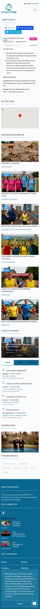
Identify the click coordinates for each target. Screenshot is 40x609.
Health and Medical (21, 415)
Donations (5, 568)
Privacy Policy (17, 584)
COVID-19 (5, 464)
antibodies (5, 472)
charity (33, 39)
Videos (26, 468)
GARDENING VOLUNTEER (10, 163)
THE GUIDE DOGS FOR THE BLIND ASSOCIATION (16, 229)
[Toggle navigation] (35, 10)
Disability (13, 389)
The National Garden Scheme (11, 450)
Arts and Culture (7, 402)
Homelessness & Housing (11, 45)
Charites (13, 464)
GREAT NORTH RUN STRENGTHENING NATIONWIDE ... (20, 322)
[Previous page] (3, 347)
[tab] (17, 355)
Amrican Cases (23, 464)
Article (14, 532)
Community (6, 389)
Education (19, 389)
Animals (24, 562)
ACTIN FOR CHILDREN (8, 262)
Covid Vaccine (17, 468)
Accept (20, 603)
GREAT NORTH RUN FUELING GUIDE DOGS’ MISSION (19, 226)
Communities (6, 468)
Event (7, 175)
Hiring (32, 468)
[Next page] (37, 347)
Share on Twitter (15, 32)
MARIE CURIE (5, 295)
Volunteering (9, 144)
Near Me (35, 4)
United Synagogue (6, 166)
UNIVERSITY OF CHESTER (9, 199)
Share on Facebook (26, 28)
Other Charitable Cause (9, 376)
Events (4, 562)
